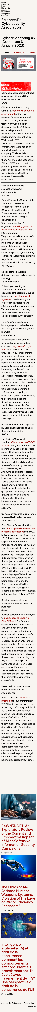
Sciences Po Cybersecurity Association (13, 23)
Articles (31, 52)
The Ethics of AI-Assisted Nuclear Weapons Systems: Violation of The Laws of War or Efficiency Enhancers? (18, 896)
